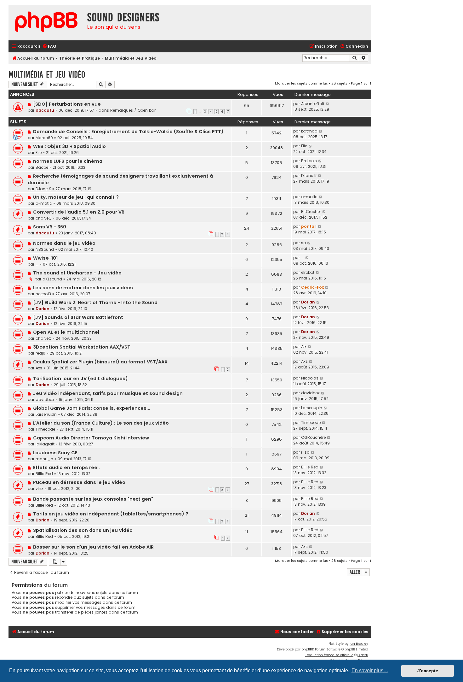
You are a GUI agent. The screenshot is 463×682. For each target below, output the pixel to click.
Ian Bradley (359, 643)
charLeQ (43, 218)
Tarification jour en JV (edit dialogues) (80, 378)
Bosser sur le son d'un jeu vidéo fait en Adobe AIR (93, 547)
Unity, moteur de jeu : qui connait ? (76, 197)
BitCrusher (311, 211)
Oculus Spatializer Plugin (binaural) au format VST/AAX (100, 362)
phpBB (306, 649)
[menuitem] (49, 46)
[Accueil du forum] (46, 22)
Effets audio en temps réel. (66, 467)
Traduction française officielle (329, 655)
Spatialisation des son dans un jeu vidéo (83, 530)
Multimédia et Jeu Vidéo (47, 74)
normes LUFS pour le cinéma (67, 161)
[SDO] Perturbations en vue (67, 104)
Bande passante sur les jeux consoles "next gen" (93, 499)
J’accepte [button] (427, 670)
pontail (309, 226)
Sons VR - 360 (49, 227)
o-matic (44, 203)
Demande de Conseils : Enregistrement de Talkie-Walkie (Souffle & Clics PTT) (128, 131)
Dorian (42, 308)
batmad (309, 131)
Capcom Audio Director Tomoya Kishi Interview (91, 438)
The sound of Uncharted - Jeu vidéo (77, 273)
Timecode (45, 429)
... (37, 264)
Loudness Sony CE (55, 453)
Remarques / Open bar (133, 110)
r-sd (305, 452)
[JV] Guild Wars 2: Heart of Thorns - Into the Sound (95, 302)
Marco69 (44, 137)
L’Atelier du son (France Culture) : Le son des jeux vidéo (101, 423)
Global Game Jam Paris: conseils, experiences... (91, 408)
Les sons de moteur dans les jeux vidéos (83, 288)
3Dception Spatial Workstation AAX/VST (81, 347)
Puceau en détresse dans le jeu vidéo (79, 482)
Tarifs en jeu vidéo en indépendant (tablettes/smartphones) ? (110, 514)
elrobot (307, 272)
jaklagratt (45, 444)
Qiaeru (362, 655)
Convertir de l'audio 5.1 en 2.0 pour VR (78, 212)
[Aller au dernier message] (328, 104)
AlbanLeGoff (312, 103)
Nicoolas (309, 378)
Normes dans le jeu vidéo (64, 243)
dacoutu (45, 110)
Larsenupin (46, 414)
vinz (39, 488)
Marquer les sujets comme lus (301, 83)
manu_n (44, 459)
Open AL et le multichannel (66, 332)
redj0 (40, 353)
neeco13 (43, 294)
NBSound (45, 249)
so (303, 242)
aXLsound (52, 279)
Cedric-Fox (312, 287)
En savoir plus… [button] (370, 670)
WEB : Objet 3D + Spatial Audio (69, 146)
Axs (39, 368)
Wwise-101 (45, 258)
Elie (39, 152)
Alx (303, 346)
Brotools (309, 160)
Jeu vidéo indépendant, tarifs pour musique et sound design (108, 393)
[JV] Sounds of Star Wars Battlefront (78, 317)
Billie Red (44, 473)
